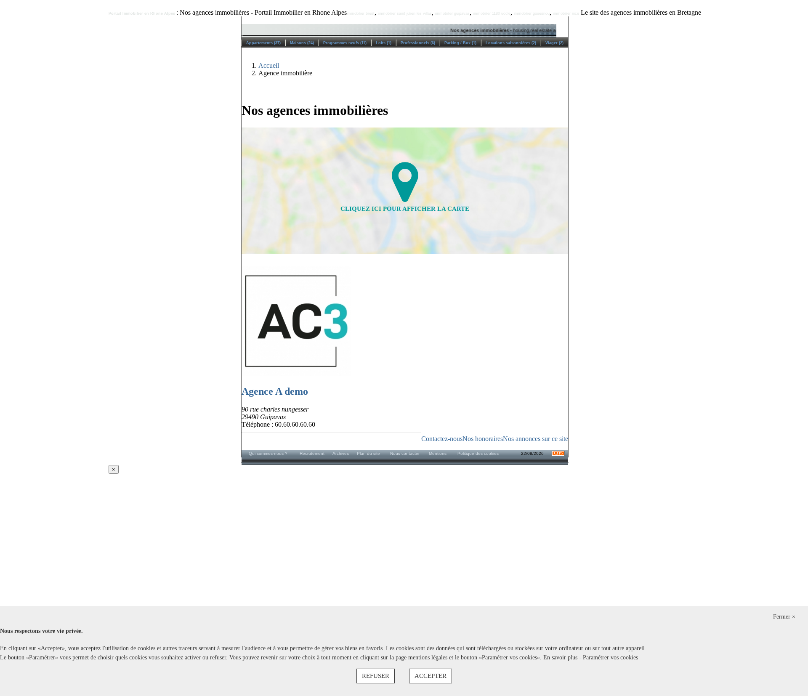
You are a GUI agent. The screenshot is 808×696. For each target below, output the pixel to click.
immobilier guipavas (452, 13)
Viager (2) (554, 43)
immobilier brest (361, 13)
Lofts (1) (383, 43)
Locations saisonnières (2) (511, 43)
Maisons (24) (302, 43)
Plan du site (368, 453)
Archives (340, 453)
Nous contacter (405, 453)
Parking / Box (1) (460, 43)
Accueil (268, 65)
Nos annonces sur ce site (535, 438)
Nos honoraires (482, 438)
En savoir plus (561, 657)
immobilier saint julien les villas (405, 13)
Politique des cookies (478, 453)
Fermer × (784, 617)
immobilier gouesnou (532, 13)
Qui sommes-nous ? (268, 453)
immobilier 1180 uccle (491, 13)
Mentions (438, 453)
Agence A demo (275, 391)
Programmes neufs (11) (345, 43)
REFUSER (375, 675)
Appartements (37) (263, 43)
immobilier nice (566, 13)
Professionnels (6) (418, 43)
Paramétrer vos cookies (610, 657)
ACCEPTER (431, 675)
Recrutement (312, 453)
